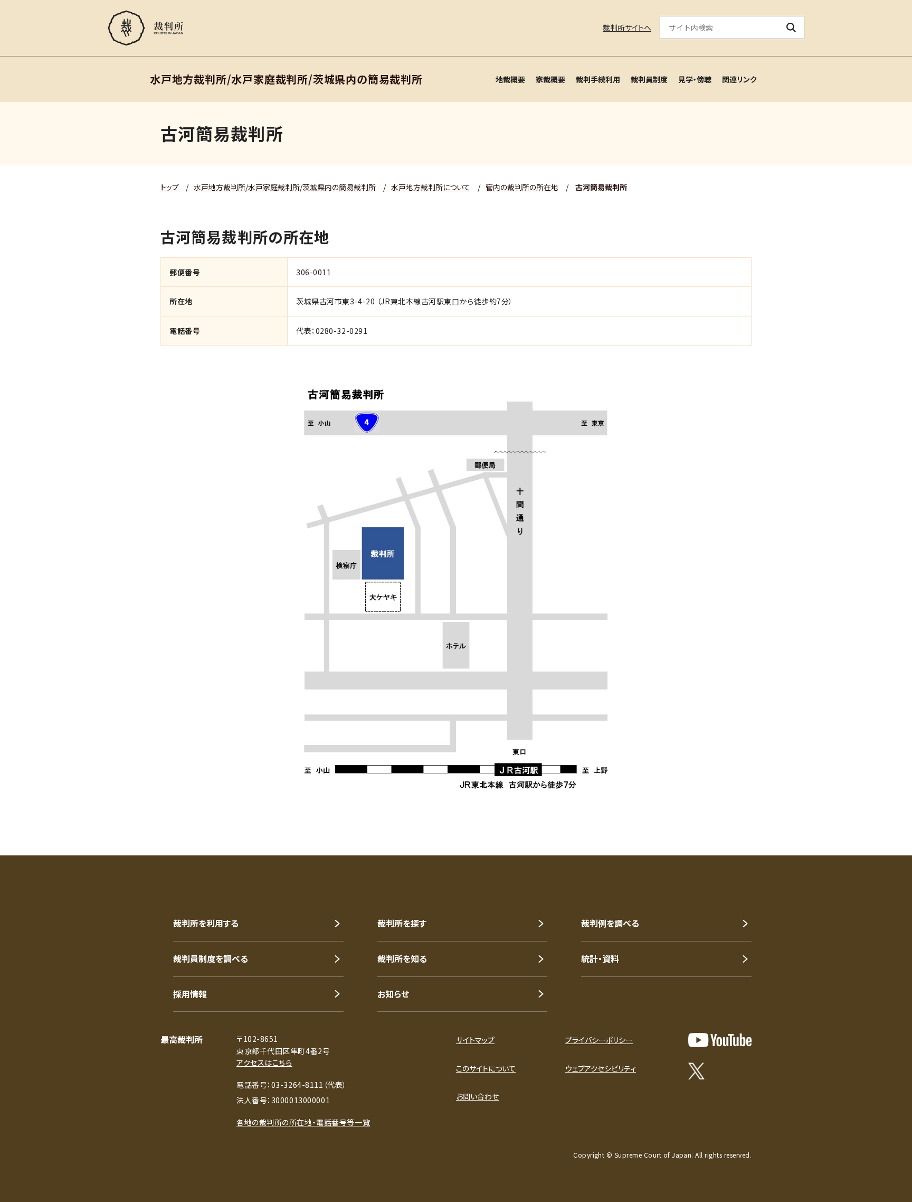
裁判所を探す (401, 923)
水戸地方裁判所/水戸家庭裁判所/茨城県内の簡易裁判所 (285, 187)
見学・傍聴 (694, 79)
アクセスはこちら (264, 1062)
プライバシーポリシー (599, 1040)
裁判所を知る (402, 958)
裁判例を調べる (610, 923)
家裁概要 (550, 79)
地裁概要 (510, 79)
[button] (874, 817)
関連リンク (739, 79)
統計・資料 (600, 958)
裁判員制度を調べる (210, 958)
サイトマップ (475, 1040)
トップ (170, 187)
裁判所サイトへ (627, 27)
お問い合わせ (477, 1096)
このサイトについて (486, 1068)
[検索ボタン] (791, 27)
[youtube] (720, 1040)
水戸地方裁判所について (430, 187)
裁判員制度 (649, 79)
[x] (696, 1071)
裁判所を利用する (206, 923)
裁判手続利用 (598, 79)
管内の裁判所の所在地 (522, 187)
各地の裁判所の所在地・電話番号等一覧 (303, 1122)
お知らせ (393, 993)
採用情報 (190, 993)
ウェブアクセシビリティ (600, 1068)
